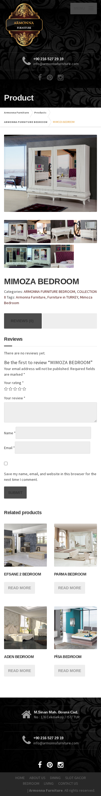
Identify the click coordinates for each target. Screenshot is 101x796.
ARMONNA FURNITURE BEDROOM (25, 122)
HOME (20, 777)
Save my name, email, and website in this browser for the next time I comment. (50, 476)
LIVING (49, 783)
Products (40, 112)
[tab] (22, 321)
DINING (55, 777)
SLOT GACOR (75, 777)
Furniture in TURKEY (62, 297)
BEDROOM (31, 783)
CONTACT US (68, 783)
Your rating (14, 382)
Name (10, 433)
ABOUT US (37, 777)
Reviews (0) (22, 321)
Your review (14, 398)
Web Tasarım (16, 790)
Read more (19, 588)
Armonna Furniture (16, 112)
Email (9, 447)
